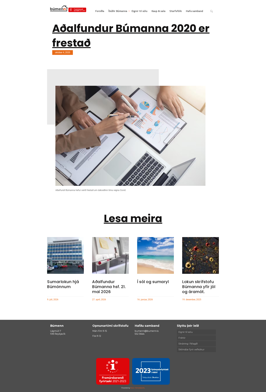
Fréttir (182, 338)
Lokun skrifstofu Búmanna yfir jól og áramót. (198, 286)
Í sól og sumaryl (153, 281)
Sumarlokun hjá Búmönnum (63, 284)
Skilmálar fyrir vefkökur (191, 349)
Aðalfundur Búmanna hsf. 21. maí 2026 (109, 286)
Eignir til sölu (185, 332)
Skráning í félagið (188, 343)
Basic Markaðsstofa (137, 388)
